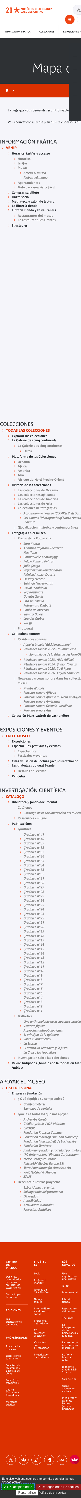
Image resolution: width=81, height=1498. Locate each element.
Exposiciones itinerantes (13, 1357)
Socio (37, 1273)
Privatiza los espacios (13, 1348)
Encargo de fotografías (12, 1381)
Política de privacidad (52, 1492)
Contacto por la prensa (13, 1296)
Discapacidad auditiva (36, 1460)
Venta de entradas (75, 49)
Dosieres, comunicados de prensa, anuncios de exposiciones (13, 1282)
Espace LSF (62, 1460)
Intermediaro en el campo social (42, 1311)
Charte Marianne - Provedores (12, 1392)
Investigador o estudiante (41, 1356)
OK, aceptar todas (19, 1487)
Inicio (6, 90)
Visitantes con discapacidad (41, 1345)
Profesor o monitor (40, 1281)
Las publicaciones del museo (14, 1322)
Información (75, 62)
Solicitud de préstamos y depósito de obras (13, 1369)
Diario (75, 75)
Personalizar (27, 1492)
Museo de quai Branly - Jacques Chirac (33, 10)
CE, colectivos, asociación (40, 1333)
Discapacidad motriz (11, 1460)
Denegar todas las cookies (60, 1487)
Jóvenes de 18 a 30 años (41, 1291)
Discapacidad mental (49, 1460)
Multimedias (75, 88)
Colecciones (46, 32)
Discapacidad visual (24, 1460)
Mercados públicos (11, 1403)
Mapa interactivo (75, 101)
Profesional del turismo (41, 1322)
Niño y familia (38, 1300)
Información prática (17, 32)
